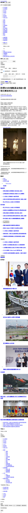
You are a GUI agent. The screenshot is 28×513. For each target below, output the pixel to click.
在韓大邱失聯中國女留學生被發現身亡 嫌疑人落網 (14, 199)
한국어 (4, 440)
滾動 (4, 20)
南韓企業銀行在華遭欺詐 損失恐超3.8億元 (12, 190)
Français (5, 446)
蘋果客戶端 (5, 488)
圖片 (4, 33)
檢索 (2, 62)
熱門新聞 (5, 38)
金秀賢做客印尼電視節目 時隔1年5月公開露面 (13, 193)
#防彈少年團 (6, 181)
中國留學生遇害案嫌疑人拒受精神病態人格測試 (14, 236)
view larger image (6, 127)
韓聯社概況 (5, 478)
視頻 (4, 35)
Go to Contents (4, 1)
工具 (4, 473)
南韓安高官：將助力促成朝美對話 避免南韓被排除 (14, 233)
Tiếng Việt (5, 447)
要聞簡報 (5, 32)
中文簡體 (2, 436)
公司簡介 (5, 54)
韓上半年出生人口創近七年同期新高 (11, 201)
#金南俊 (5, 179)
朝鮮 (4, 26)
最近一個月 (11, 74)
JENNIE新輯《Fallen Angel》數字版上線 (12, 250)
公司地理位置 (9, 482)
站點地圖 (5, 491)
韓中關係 (5, 28)
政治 (4, 21)
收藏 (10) (5, 42)
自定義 (23, 74)
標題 (10, 68)
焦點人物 (5, 29)
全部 (6, 68)
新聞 (4, 450)
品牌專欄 (5, 467)
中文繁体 (5, 438)
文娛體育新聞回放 (10, 466)
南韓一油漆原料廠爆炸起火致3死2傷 (11, 423)
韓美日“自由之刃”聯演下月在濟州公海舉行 (13, 228)
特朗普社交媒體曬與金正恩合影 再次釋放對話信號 (14, 210)
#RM (4, 178)
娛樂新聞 (5, 40)
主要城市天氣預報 (7, 52)
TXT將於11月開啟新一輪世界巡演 (11, 196)
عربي (4, 444)
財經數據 (5, 30)
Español (4, 445)
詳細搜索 (2, 64)
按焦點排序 (14, 71)
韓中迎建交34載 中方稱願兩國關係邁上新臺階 (13, 218)
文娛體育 (5, 25)
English (4, 441)
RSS (4, 50)
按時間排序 (7, 71)
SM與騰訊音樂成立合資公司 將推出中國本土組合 (14, 247)
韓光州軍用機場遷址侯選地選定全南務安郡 (12, 419)
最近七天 (18, 74)
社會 (4, 24)
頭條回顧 (5, 37)
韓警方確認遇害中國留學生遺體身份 (11, 225)
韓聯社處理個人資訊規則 (9, 56)
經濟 (4, 22)
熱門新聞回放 (9, 465)
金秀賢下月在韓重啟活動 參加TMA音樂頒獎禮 (14, 244)
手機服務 (5, 53)
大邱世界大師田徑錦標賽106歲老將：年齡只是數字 (15, 253)
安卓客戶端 (5, 487)
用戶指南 (8, 481)
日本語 (4, 442)
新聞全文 (15, 68)
